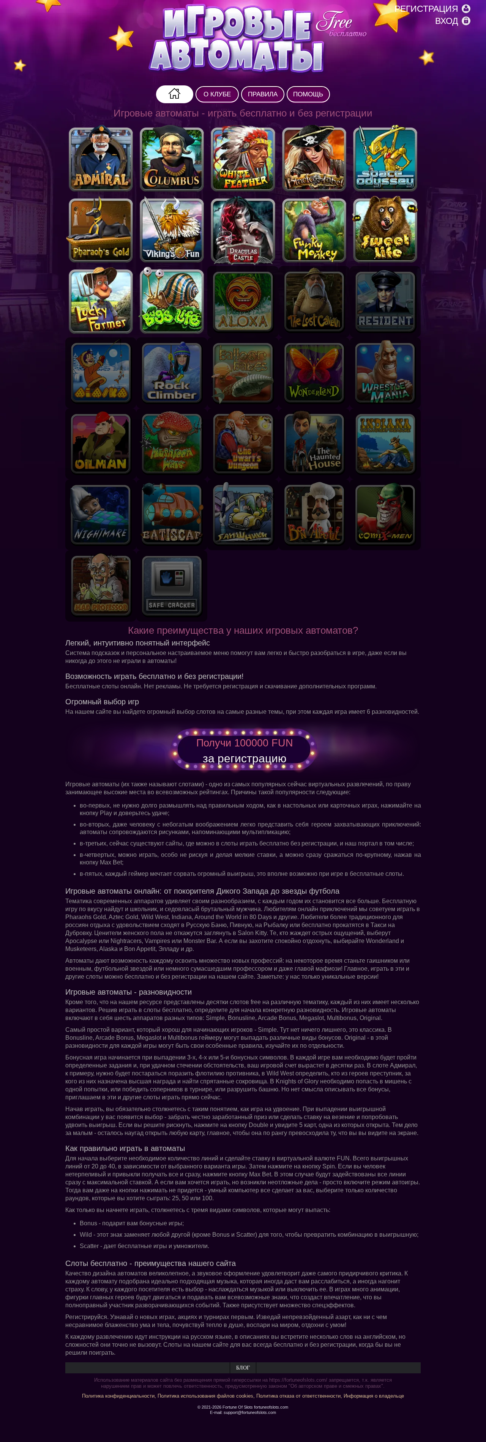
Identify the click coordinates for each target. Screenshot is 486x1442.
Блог (243, 1368)
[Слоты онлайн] (258, 40)
